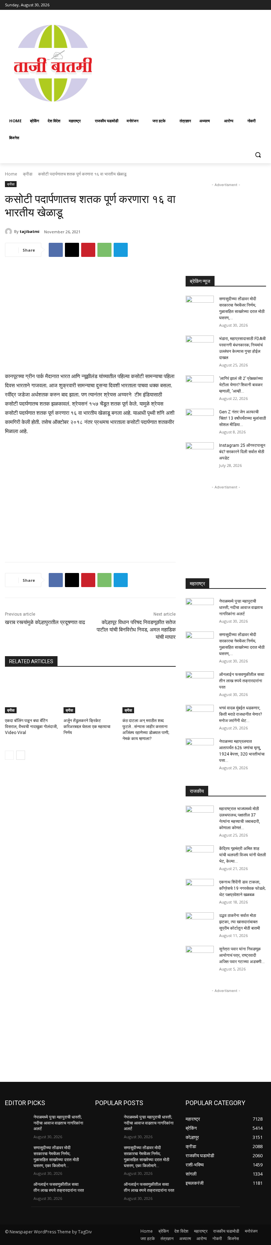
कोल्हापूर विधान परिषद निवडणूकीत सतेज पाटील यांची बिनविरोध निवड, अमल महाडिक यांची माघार (136, 629)
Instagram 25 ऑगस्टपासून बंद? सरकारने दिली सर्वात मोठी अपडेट (242, 452)
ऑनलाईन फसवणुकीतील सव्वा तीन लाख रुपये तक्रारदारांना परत (241, 681)
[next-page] (20, 755)
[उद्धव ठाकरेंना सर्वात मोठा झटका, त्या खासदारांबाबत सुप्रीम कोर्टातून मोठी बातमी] (200, 922)
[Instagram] (233, 5)
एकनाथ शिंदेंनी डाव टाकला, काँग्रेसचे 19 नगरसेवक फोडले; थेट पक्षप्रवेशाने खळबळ (242, 888)
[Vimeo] (252, 5)
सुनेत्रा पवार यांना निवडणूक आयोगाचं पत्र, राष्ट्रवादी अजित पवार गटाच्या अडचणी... (242, 955)
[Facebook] (223, 5)
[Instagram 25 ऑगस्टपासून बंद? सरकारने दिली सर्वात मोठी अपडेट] (200, 452)
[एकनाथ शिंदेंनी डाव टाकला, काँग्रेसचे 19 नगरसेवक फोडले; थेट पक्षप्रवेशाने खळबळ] (200, 889)
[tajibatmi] (9, 231)
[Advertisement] (186, 62)
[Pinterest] (88, 250)
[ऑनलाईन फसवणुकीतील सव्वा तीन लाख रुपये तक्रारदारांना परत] (200, 681)
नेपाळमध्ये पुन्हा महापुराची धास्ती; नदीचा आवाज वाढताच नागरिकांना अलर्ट (241, 607)
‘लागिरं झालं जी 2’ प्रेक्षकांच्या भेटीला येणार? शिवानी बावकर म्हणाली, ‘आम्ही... (241, 385)
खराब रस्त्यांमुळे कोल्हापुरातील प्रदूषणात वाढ (45, 622)
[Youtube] (262, 5)
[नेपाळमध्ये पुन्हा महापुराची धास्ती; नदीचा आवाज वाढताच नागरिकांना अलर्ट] (200, 608)
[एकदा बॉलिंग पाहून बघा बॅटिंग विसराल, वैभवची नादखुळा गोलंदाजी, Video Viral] (31, 694)
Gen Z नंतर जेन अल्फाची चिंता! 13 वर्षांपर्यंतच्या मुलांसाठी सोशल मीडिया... (242, 418)
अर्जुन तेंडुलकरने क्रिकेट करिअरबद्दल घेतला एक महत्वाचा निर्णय (87, 726)
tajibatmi (30, 231)
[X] (243, 5)
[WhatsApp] (104, 250)
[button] (257, 155)
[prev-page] (9, 755)
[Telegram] (121, 250)
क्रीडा (27, 174)
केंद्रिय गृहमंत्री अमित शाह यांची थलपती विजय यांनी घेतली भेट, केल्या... (242, 855)
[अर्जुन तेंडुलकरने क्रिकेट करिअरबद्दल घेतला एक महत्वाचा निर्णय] (90, 694)
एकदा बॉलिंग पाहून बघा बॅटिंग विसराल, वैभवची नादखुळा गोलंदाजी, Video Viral (31, 726)
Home (11, 174)
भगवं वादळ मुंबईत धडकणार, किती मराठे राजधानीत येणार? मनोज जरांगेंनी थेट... (240, 714)
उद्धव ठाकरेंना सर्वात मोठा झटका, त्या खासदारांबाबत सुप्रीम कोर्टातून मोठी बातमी (239, 922)
